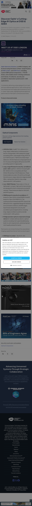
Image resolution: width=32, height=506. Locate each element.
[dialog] (16, 253)
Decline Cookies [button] (16, 262)
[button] (16, 265)
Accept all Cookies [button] (16, 258)
